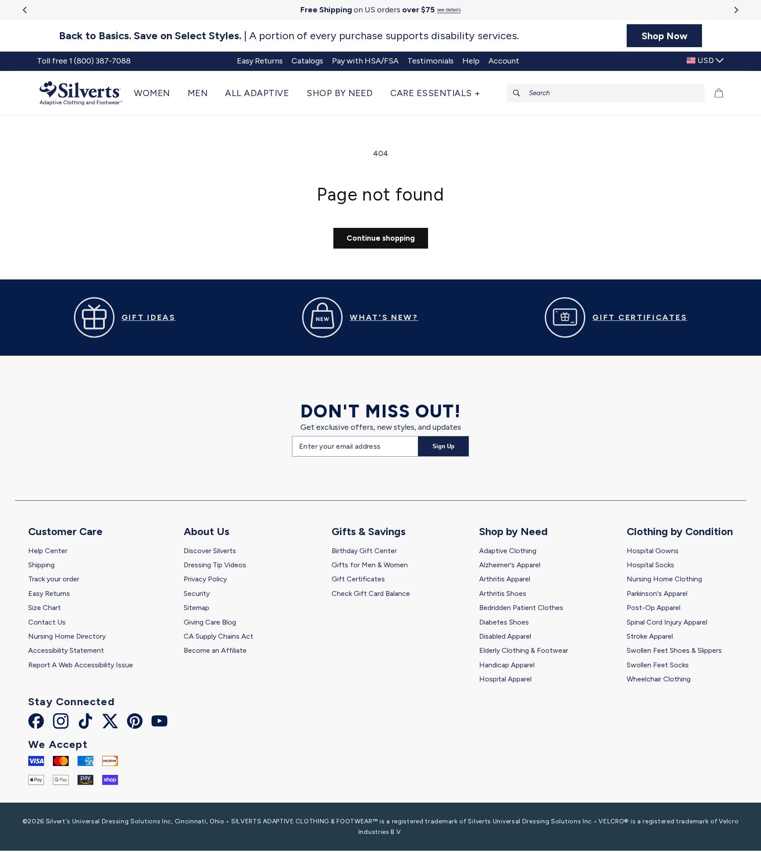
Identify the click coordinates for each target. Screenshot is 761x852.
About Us (206, 531)
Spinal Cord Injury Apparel (667, 622)
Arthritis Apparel (504, 579)
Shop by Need (513, 531)
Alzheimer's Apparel (509, 565)
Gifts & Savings (369, 531)
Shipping (41, 565)
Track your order (53, 579)
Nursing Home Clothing (664, 579)
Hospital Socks (650, 565)
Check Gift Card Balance (371, 593)
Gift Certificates (358, 579)
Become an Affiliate (215, 650)
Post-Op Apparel (653, 607)
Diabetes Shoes (504, 622)
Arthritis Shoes (502, 593)
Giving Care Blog (210, 622)
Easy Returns (49, 593)
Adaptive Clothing (507, 551)
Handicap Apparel (507, 665)
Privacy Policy (205, 579)
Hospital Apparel (505, 679)
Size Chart (44, 607)
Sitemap (196, 607)
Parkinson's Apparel (657, 593)
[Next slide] (736, 10)
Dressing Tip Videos (215, 565)
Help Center (47, 551)
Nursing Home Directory (67, 636)
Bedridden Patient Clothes (521, 607)
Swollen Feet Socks (658, 665)
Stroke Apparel (650, 636)
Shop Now (664, 35)
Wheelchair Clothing (659, 679)
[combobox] (606, 93)
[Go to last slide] (25, 10)
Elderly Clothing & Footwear (523, 650)
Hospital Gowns (653, 551)
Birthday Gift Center (364, 551)
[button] (156, 93)
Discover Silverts (210, 551)
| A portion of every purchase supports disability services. (289, 36)
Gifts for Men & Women (370, 565)
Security (197, 593)
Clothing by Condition (680, 531)
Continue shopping (381, 238)
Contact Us (47, 622)
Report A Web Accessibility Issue (80, 665)
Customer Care (65, 531)
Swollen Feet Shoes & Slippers (674, 650)
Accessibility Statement (66, 650)
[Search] (516, 93)
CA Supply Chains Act (218, 636)
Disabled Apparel (505, 636)
